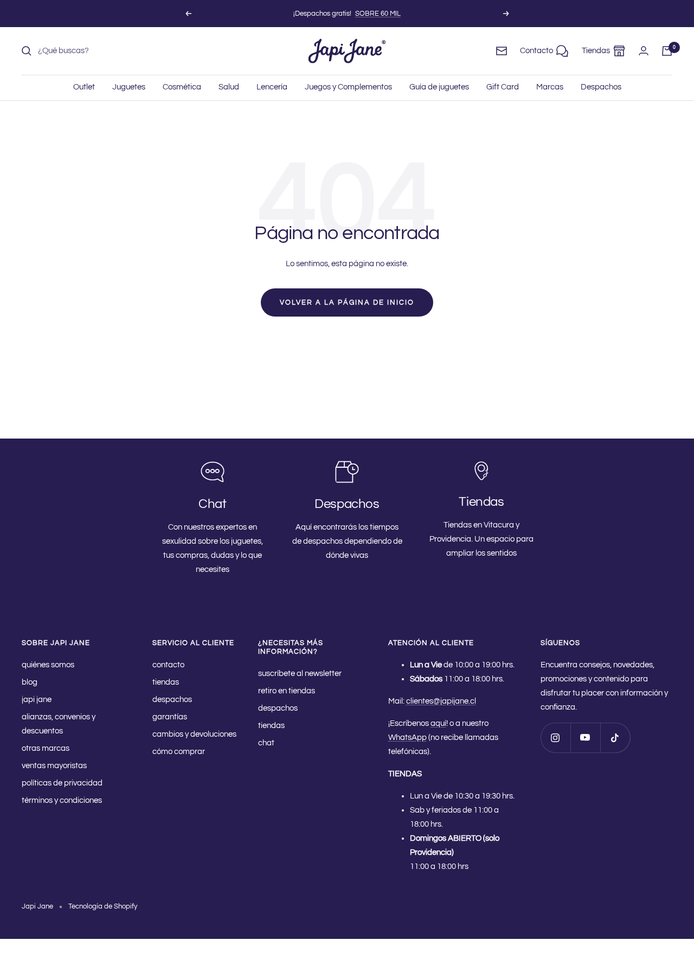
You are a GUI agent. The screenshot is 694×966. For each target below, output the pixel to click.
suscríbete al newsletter (300, 673)
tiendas (165, 682)
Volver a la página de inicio (347, 302)
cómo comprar (178, 752)
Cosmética (182, 87)
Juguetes (128, 87)
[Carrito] (666, 51)
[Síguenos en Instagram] (555, 737)
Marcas (549, 87)
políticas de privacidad (62, 783)
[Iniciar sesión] (643, 50)
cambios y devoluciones (194, 734)
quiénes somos (48, 665)
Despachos (601, 87)
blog (29, 682)
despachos (172, 699)
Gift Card (502, 87)
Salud (229, 87)
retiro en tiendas (286, 691)
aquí (438, 723)
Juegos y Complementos (348, 87)
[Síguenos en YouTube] (585, 737)
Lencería (271, 87)
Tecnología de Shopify (102, 906)
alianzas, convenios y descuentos (58, 724)
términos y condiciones (62, 800)
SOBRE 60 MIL (378, 13)
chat (266, 743)
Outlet (84, 87)
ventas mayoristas (54, 766)
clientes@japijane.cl (441, 701)
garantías (169, 717)
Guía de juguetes (439, 87)
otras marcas (45, 748)
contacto (168, 665)
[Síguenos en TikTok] (615, 737)
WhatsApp (407, 737)
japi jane (37, 699)
